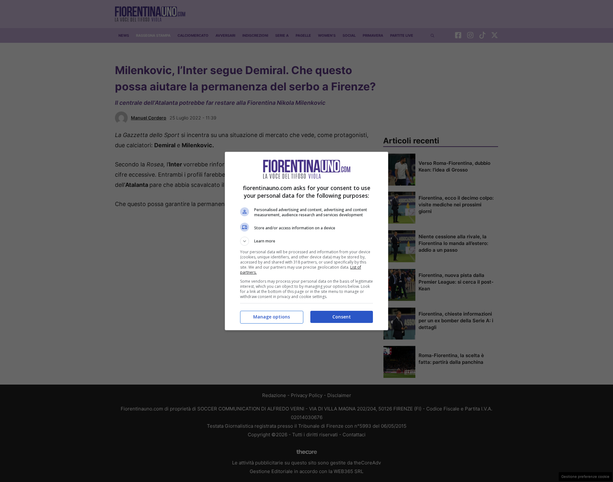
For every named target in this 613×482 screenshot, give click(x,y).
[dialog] (306, 241)
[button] (306, 241)
